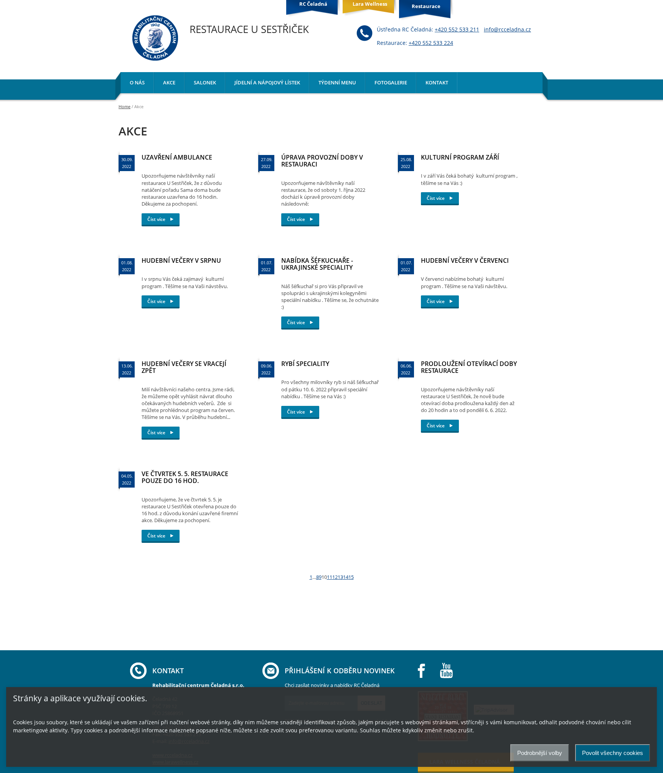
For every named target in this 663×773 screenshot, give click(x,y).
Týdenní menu (337, 82)
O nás (137, 82)
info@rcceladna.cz (507, 29)
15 (351, 577)
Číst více (157, 219)
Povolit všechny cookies (612, 753)
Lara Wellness (370, 3)
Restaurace (426, 6)
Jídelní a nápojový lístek (267, 82)
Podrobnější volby (539, 753)
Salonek (205, 82)
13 (340, 577)
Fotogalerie (390, 82)
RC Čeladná (313, 3)
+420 (457, 29)
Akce (169, 82)
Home (124, 106)
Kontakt (437, 82)
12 (335, 577)
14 (345, 577)
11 (329, 577)
